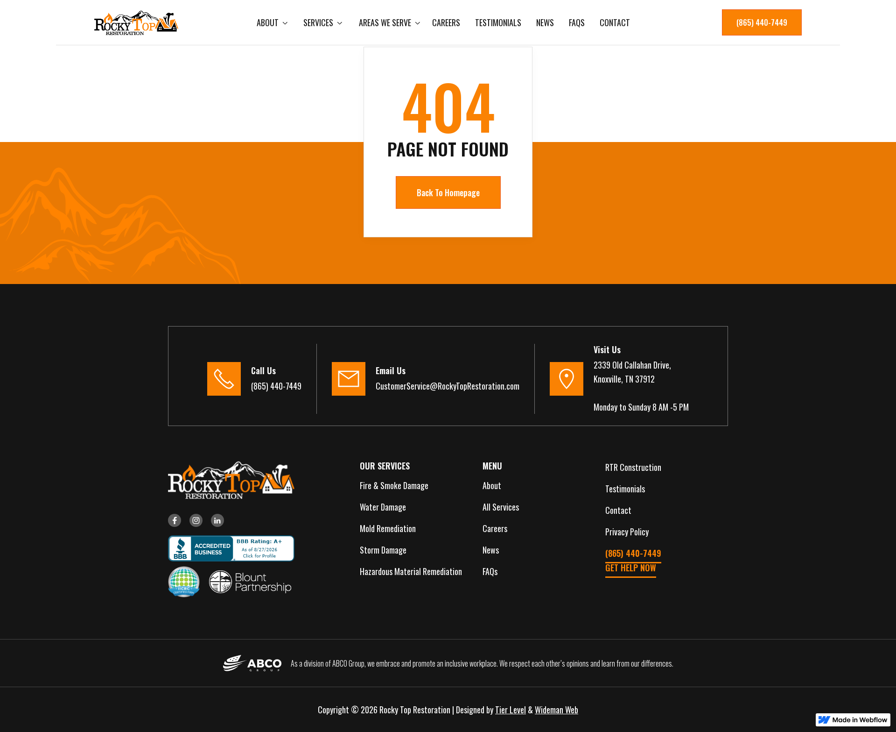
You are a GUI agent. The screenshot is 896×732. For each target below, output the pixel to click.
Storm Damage (383, 550)
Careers (446, 22)
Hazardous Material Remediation (411, 571)
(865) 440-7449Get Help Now (633, 560)
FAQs (577, 22)
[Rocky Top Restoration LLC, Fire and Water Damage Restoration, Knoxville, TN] (227, 548)
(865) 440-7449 (761, 22)
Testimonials (498, 22)
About (492, 485)
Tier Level (510, 710)
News (545, 22)
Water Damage (383, 507)
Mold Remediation (388, 528)
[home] (136, 23)
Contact (615, 22)
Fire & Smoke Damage (394, 485)
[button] (271, 22)
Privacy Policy (627, 532)
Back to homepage (448, 192)
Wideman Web (556, 710)
